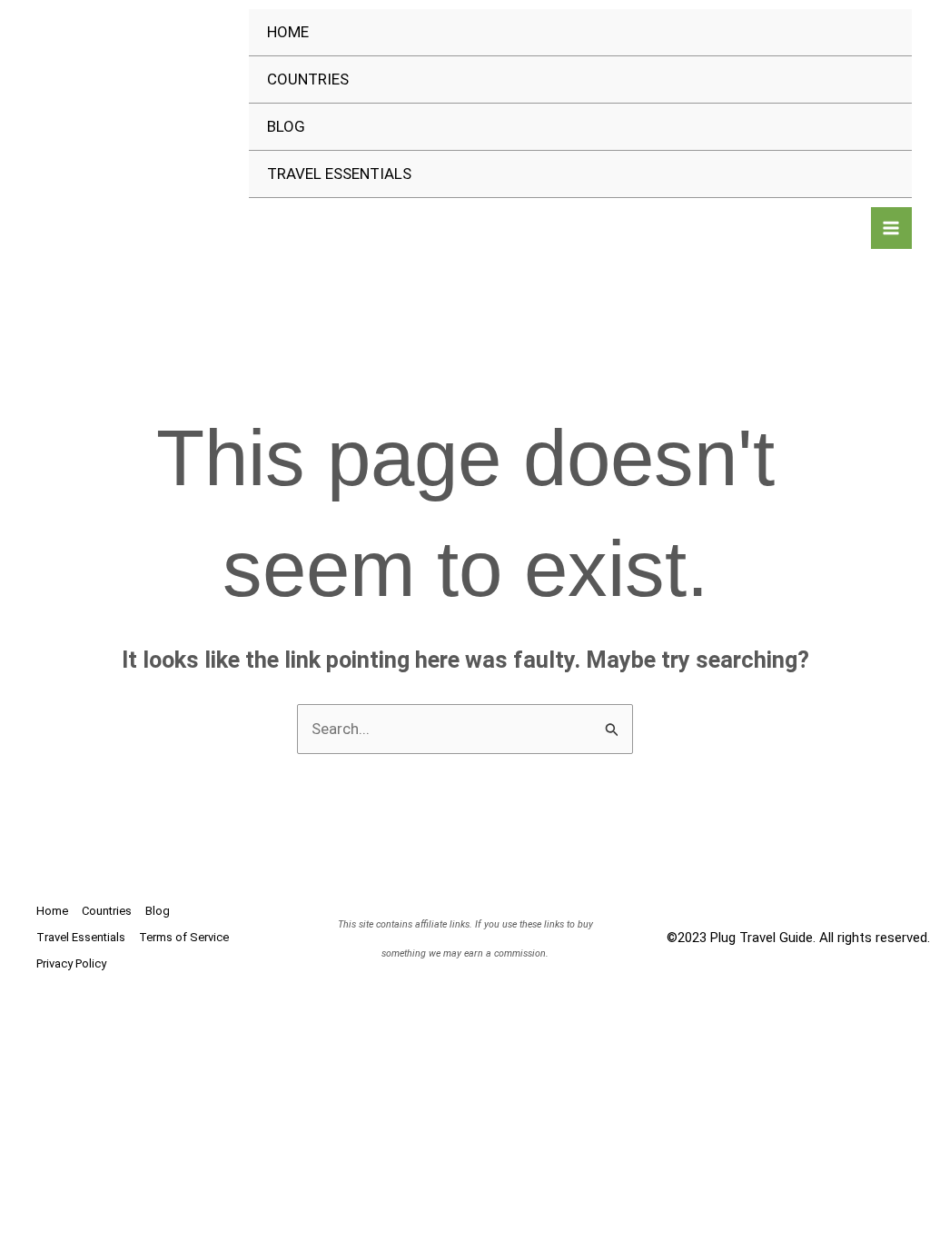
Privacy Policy (71, 963)
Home (288, 32)
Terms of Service (184, 937)
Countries (308, 79)
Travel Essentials (339, 173)
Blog (286, 126)
